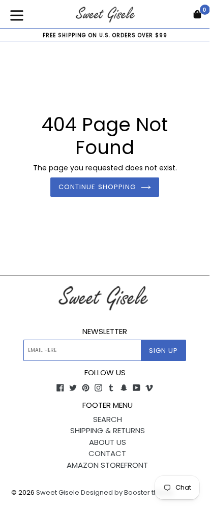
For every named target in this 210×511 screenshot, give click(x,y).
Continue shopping (97, 187)
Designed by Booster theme (127, 492)
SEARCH (107, 419)
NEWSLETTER (104, 331)
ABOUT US (107, 442)
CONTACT (107, 453)
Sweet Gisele (57, 492)
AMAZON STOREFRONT (107, 465)
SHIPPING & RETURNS (107, 430)
